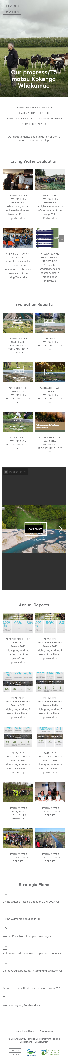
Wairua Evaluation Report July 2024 (50, 342)
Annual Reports (50, 118)
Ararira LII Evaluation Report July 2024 (18, 441)
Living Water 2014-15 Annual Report (18, 857)
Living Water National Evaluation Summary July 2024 (18, 345)
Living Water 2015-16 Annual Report (50, 811)
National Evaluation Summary (50, 199)
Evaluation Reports (34, 112)
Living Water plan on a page (19, 918)
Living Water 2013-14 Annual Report (50, 857)
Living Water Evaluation (34, 107)
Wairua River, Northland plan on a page (26, 936)
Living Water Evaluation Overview (18, 199)
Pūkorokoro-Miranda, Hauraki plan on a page (30, 953)
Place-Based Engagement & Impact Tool (50, 257)
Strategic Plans (34, 123)
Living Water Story (20, 118)
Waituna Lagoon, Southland (19, 1005)
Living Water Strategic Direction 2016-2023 (29, 901)
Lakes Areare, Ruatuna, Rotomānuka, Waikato (30, 970)
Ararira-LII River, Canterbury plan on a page (29, 988)
